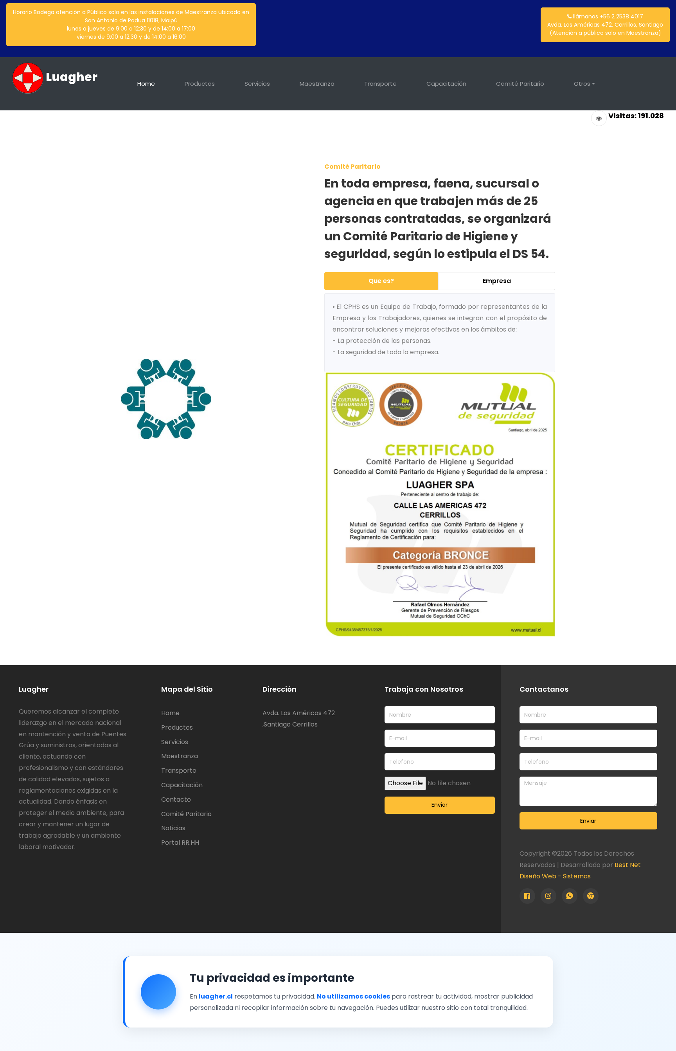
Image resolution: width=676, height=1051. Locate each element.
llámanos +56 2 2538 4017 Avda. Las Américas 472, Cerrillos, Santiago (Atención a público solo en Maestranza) (605, 25)
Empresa (497, 280)
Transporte (380, 83)
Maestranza (317, 83)
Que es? (381, 280)
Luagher (70, 77)
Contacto (176, 799)
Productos (200, 83)
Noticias (173, 828)
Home (146, 83)
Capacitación (446, 83)
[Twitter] (569, 896)
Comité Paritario (520, 83)
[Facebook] (527, 896)
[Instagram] (548, 896)
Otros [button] (582, 83)
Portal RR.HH (180, 842)
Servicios (257, 83)
